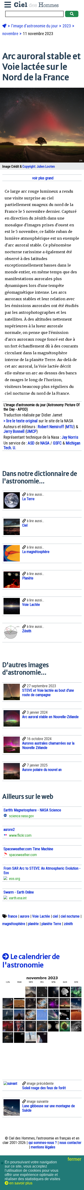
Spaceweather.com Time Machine (28, 849)
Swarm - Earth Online (19, 892)
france (12, 916)
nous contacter (70, 1142)
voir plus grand (42, 178)
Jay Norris (70, 437)
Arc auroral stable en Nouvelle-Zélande (50, 717)
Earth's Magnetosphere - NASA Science (32, 810)
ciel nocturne (70, 916)
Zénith (26, 631)
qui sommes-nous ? (42, 1142)
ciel (55, 916)
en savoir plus (20, 1183)
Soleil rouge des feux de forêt (44, 1088)
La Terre (28, 499)
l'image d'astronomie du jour (35, 26)
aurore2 (9, 829)
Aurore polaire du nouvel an (42, 769)
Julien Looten (46, 167)
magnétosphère (13, 924)
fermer (75, 1159)
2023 (67, 26)
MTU (70, 426)
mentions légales (43, 1147)
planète (33, 924)
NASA (44, 443)
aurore (24, 916)
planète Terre (51, 924)
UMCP (31, 431)
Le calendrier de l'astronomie (31, 960)
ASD (31, 443)
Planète (27, 578)
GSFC (57, 443)
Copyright (28, 167)
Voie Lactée (31, 604)
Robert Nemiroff (51, 426)
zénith (68, 924)
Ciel (25, 525)
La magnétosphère (35, 552)
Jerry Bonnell (14, 431)
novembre (10, 33)
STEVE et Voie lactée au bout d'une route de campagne (48, 692)
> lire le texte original (21, 421)
